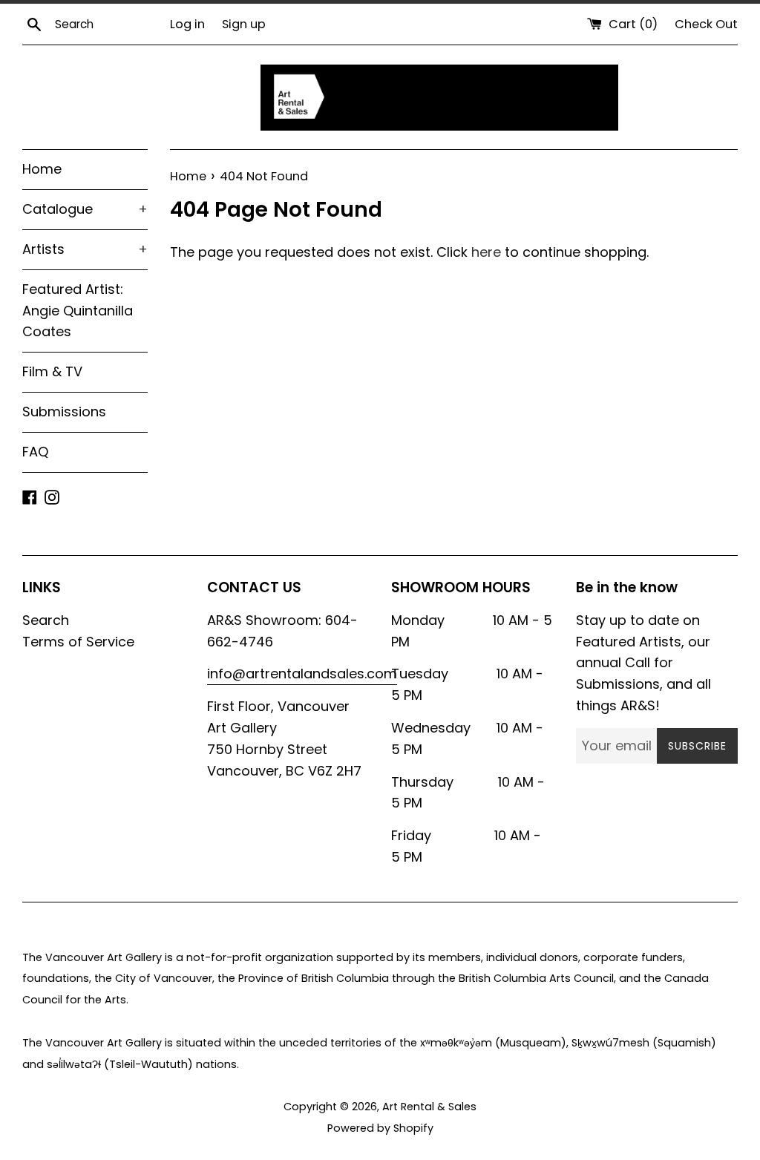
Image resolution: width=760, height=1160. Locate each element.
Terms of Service (78, 641)
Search (45, 620)
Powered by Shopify (380, 1128)
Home (42, 169)
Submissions (64, 411)
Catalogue (85, 209)
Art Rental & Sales (429, 1106)
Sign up (244, 24)
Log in (187, 24)
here (486, 252)
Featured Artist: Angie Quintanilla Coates (77, 310)
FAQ (35, 451)
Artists (85, 249)
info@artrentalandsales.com (302, 673)
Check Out (706, 24)
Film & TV (52, 371)
